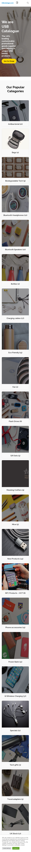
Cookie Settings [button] (6, 848)
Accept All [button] (15, 848)
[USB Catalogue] (8, 3)
